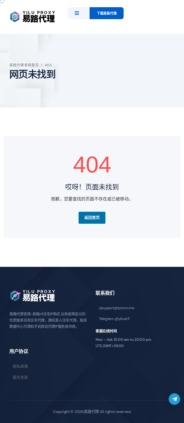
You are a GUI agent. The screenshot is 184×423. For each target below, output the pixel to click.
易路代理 (91, 411)
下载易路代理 (106, 13)
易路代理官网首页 (24, 65)
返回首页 (92, 218)
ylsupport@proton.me (116, 308)
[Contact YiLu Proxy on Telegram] (174, 399)
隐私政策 (20, 366)
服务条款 (20, 377)
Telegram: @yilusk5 (114, 318)
